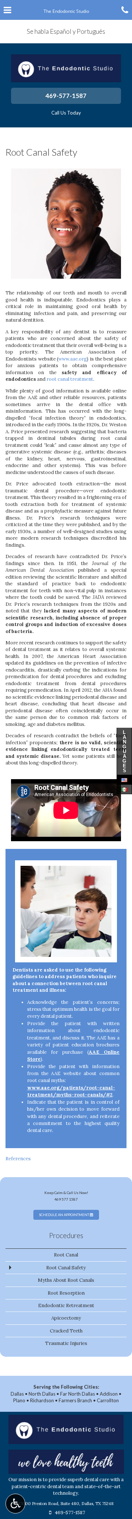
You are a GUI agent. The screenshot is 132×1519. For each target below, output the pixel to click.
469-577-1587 (66, 96)
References (18, 1158)
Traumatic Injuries (66, 1343)
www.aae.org (72, 359)
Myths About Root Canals (66, 1280)
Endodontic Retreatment (66, 1305)
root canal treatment (70, 379)
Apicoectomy (66, 1318)
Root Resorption (66, 1293)
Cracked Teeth (66, 1331)
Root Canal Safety (66, 1268)
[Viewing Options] (15, 1503)
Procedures (66, 1236)
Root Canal (66, 1255)
